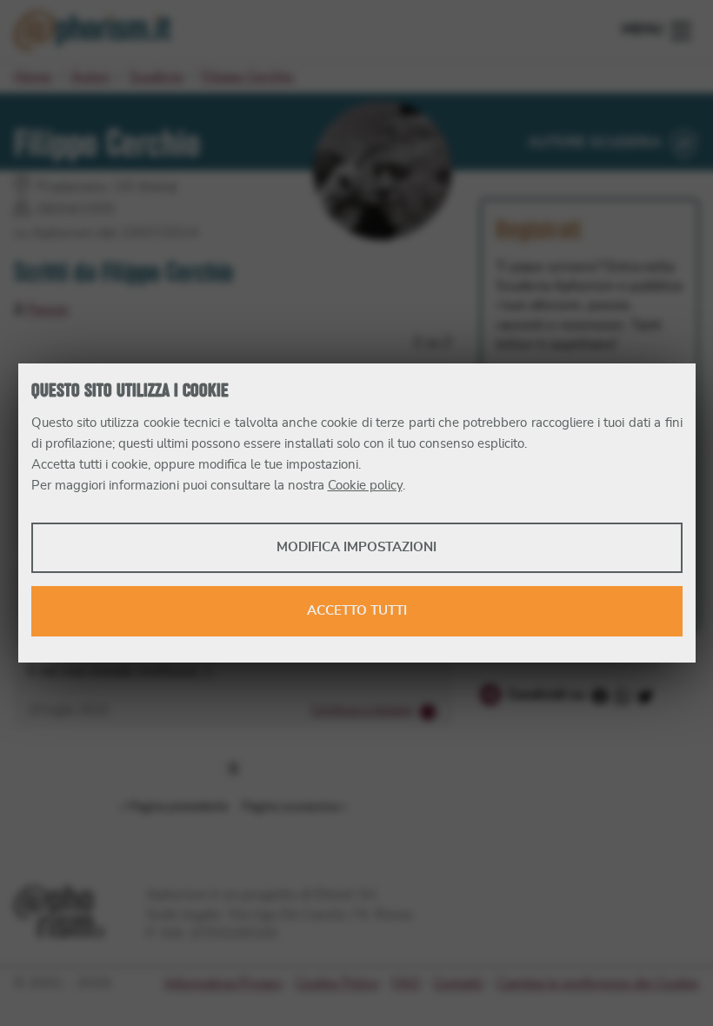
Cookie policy (365, 485)
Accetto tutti (357, 610)
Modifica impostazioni (356, 547)
